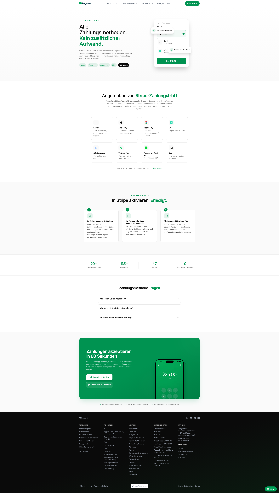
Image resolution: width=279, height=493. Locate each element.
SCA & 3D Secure (135, 465)
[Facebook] (195, 418)
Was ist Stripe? (134, 429)
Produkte (132, 462)
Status (197, 486)
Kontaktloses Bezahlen (137, 444)
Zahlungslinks (134, 459)
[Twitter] (187, 418)
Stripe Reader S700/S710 (163, 441)
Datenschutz (188, 486)
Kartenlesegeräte (128, 3)
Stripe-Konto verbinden (137, 438)
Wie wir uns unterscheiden (88, 438)
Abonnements (134, 468)
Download (191, 3)
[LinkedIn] (191, 418)
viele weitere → (158, 168)
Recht (180, 486)
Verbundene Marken (86, 441)
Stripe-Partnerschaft (86, 447)
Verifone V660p (159, 438)
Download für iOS (101, 377)
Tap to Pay (111, 3)
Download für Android (101, 385)
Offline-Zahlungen (135, 456)
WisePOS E (158, 435)
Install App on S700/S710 (163, 444)
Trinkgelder (133, 474)
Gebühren (132, 432)
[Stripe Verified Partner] (139, 486)
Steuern (131, 471)
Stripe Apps (182, 454)
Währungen (133, 447)
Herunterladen (109, 445)
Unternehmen (84, 432)
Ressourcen (146, 3)
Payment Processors (185, 451)
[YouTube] (198, 418)
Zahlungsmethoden (111, 463)
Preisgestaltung (163, 3)
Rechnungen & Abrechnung (138, 453)
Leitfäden (107, 451)
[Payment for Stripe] (85, 3)
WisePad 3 (157, 432)
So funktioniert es (85, 435)
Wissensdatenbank (111, 454)
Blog (105, 442)
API (105, 429)
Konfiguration (133, 435)
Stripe (180, 448)
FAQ (105, 448)
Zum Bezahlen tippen (161, 460)
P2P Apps (181, 457)
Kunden (131, 450)
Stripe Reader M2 (160, 429)
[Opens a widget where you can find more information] (271, 489)
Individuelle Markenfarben (138, 441)
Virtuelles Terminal (110, 466)
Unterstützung (109, 469)
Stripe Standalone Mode (162, 447)
